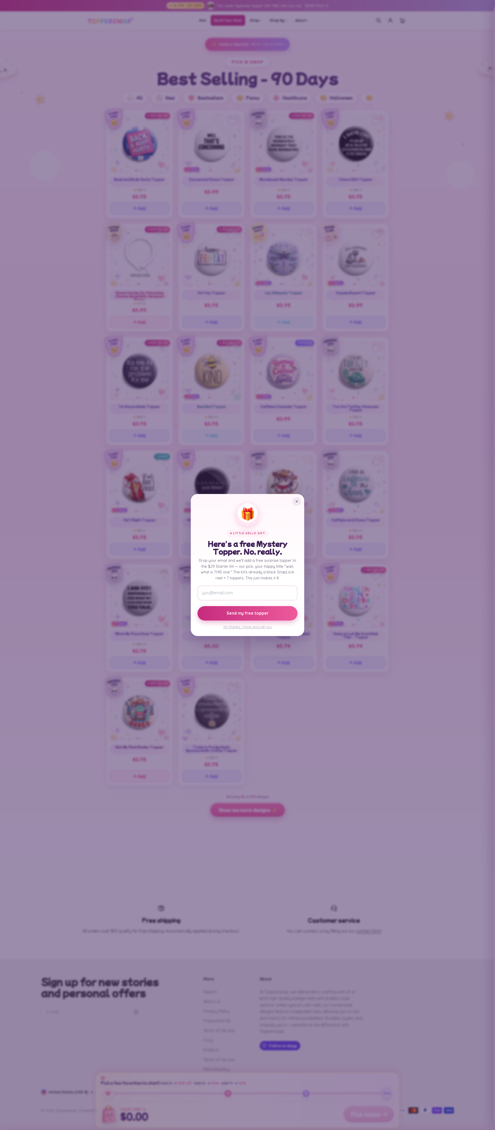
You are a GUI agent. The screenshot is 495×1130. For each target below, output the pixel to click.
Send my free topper (248, 613)
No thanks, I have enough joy (247, 627)
